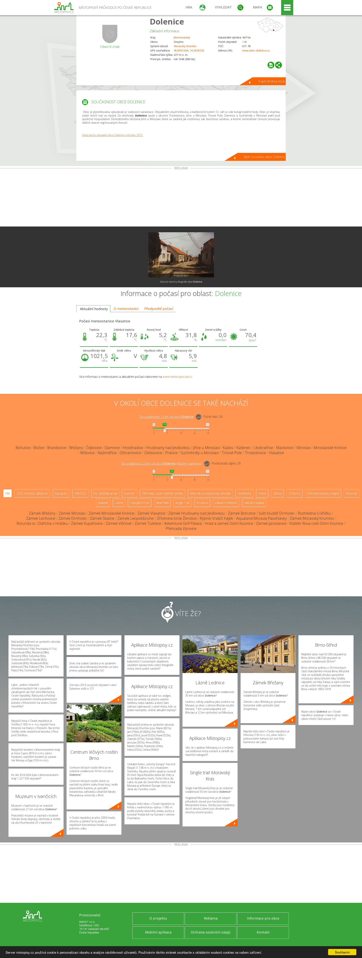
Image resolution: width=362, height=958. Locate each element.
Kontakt (263, 932)
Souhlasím (342, 952)
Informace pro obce (263, 918)
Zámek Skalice (102, 518)
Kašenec (243, 447)
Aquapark (61, 493)
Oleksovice (153, 452)
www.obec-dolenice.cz (255, 50)
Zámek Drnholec (72, 518)
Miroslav (304, 447)
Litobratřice (263, 447)
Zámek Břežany (42, 513)
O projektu (158, 918)
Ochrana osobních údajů (210, 932)
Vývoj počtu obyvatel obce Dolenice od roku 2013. (112, 135)
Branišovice (56, 447)
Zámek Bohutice (241, 513)
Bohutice (23, 447)
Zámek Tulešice (148, 523)
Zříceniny (294, 493)
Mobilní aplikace (158, 932)
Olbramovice (130, 452)
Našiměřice (107, 452)
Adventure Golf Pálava (183, 523)
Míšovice (87, 452)
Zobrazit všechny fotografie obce (181, 281)
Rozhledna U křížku (314, 513)
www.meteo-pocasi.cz (177, 377)
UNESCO (80, 493)
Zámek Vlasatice (151, 513)
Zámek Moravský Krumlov (312, 518)
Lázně (119, 503)
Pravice (171, 452)
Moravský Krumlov (185, 46)
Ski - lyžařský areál (105, 493)
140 (244, 42)
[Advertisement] (181, 198)
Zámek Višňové (118, 523)
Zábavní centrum (226, 503)
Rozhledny (244, 493)
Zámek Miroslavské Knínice (111, 513)
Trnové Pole (232, 452)
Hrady (262, 493)
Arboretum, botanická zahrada (210, 493)
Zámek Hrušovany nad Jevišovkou (196, 513)
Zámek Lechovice (40, 518)
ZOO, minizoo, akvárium (32, 493)
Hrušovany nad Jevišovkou (168, 447)
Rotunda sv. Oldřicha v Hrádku (42, 523)
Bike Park (162, 503)
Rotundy (351, 493)
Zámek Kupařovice (87, 523)
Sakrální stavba (254, 503)
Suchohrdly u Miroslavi (200, 452)
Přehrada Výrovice (181, 528)
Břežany (76, 447)
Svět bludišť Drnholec (277, 513)
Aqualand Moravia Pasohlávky (261, 518)
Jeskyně (103, 503)
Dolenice (167, 21)
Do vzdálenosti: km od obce (167, 417)
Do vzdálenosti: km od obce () (161, 463)
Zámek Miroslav (72, 513)
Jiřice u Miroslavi (206, 447)
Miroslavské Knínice (330, 447)
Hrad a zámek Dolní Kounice (229, 523)
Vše (7, 493)
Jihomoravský (182, 37)
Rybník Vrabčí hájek (216, 518)
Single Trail (182, 503)
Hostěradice (133, 447)
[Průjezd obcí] (181, 254)
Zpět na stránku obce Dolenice (264, 157)
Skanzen (129, 493)
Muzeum (202, 503)
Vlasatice (276, 452)
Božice (39, 447)
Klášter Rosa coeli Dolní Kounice (316, 523)
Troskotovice (255, 452)
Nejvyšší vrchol (139, 503)
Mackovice (284, 447)
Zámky (277, 493)
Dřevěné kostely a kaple (323, 493)
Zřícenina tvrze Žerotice (177, 518)
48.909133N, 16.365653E (189, 50)
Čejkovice (93, 447)
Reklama (211, 918)
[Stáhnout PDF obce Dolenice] (271, 65)
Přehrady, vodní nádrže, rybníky (162, 493)
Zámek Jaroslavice (271, 523)
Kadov (228, 447)
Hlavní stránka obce (271, 81)
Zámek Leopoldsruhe (135, 518)
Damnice (112, 447)
